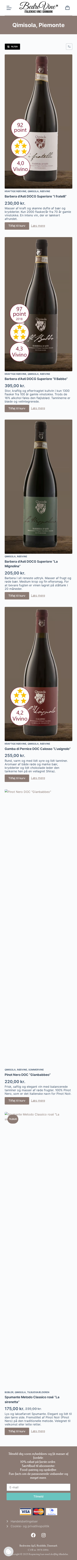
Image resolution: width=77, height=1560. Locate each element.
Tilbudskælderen (38, 1392)
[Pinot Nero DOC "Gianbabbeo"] (39, 928)
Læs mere (38, 225)
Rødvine (45, 191)
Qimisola (33, 191)
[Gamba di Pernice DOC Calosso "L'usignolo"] (39, 674)
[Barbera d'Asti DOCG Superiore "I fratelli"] (39, 121)
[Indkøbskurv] (67, 8)
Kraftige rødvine (15, 191)
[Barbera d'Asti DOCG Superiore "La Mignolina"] (39, 487)
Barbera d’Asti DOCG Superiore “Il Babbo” (36, 379)
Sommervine (36, 1069)
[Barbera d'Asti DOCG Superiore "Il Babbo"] (39, 304)
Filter (14, 46)
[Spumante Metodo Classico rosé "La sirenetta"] (39, 1251)
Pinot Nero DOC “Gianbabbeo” (28, 1075)
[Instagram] (43, 1535)
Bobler (9, 1392)
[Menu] (9, 7)
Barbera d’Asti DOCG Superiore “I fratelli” (36, 196)
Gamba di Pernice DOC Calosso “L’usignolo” (38, 749)
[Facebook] (33, 1535)
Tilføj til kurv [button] (16, 225)
